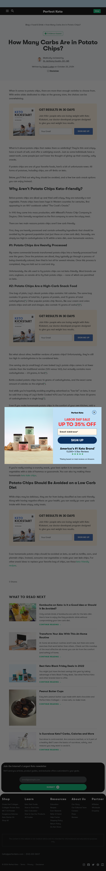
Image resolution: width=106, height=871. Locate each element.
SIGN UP (77, 440)
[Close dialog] (94, 412)
